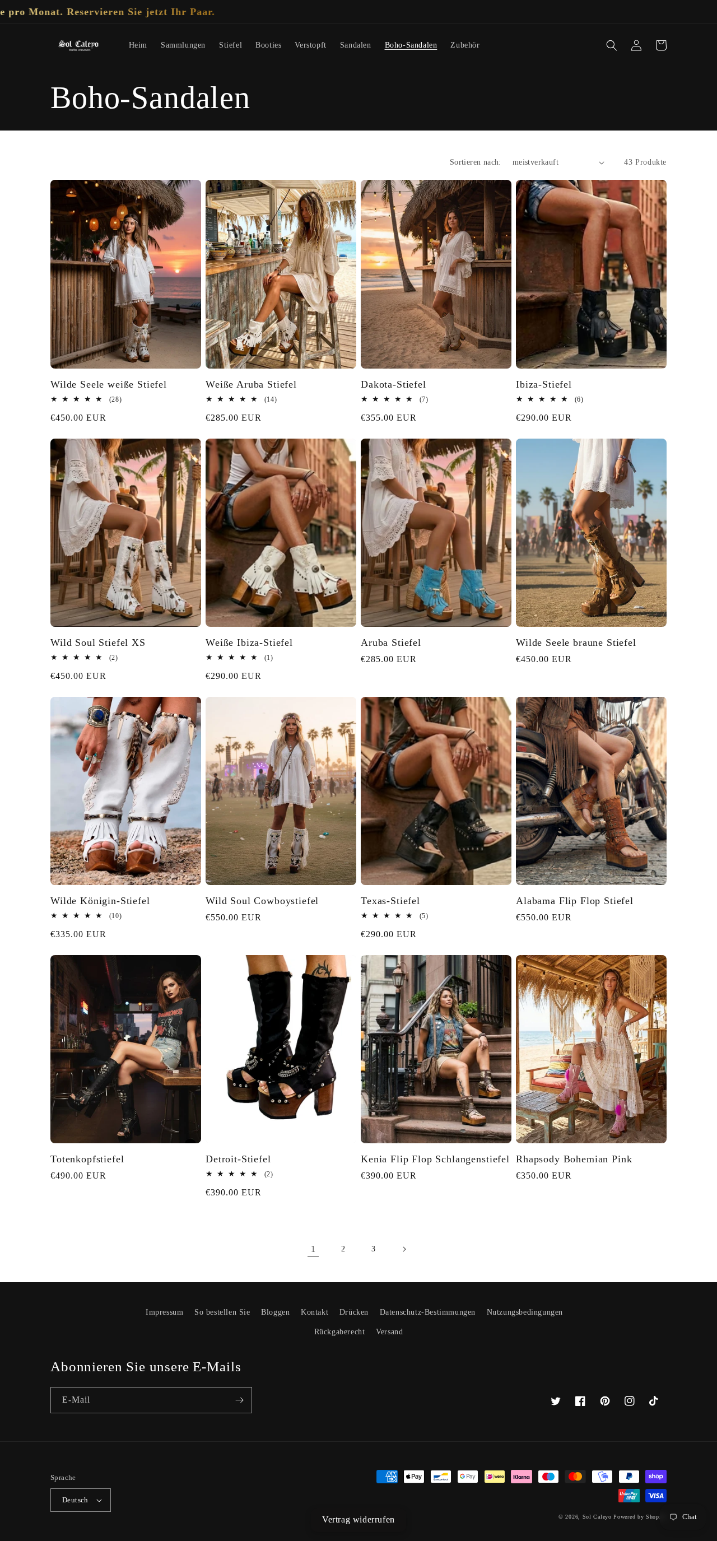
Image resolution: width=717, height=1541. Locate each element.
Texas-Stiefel (390, 900)
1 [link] (313, 1249)
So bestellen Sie (222, 1312)
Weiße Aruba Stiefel (251, 384)
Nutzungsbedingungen (525, 1312)
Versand (389, 1332)
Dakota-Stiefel (393, 384)
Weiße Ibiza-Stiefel (249, 642)
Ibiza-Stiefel (544, 384)
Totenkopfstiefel (87, 1159)
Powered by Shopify (640, 1517)
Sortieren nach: (475, 162)
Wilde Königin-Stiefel (100, 900)
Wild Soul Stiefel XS (98, 642)
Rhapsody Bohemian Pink (574, 1159)
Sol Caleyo (597, 1517)
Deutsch (75, 1500)
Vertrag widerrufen (358, 1519)
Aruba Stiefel (391, 642)
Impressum (164, 1312)
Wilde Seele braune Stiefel (576, 642)
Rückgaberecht (339, 1332)
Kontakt (314, 1312)
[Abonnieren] (239, 1400)
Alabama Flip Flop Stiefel (575, 900)
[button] (611, 45)
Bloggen (275, 1312)
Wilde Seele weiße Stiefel (108, 384)
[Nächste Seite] (404, 1249)
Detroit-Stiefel (238, 1159)
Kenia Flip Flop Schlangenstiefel (435, 1159)
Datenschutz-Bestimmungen (428, 1312)
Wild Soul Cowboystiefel (262, 900)
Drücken (354, 1312)
